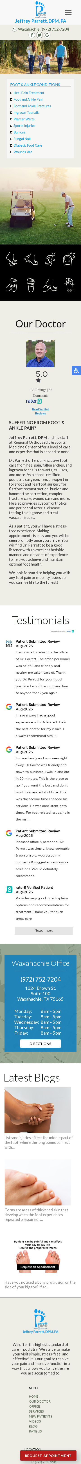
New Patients (40, 1416)
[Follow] (39, 36)
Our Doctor (40, 1401)
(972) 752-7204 (55, 29)
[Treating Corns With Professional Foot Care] (37, 1203)
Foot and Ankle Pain (28, 99)
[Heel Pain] (31, 269)
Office (34, 1406)
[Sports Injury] (50, 269)
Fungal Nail (22, 139)
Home (33, 1396)
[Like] (32, 36)
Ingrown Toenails (26, 112)
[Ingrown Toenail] (69, 269)
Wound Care (23, 152)
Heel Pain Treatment (29, 93)
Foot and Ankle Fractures (32, 106)
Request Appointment (48, 1456)
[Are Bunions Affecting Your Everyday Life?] (37, 1276)
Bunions (20, 132)
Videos (35, 1421)
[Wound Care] (12, 295)
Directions (40, 1043)
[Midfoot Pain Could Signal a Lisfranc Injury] (37, 1131)
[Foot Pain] (31, 295)
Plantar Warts (24, 119)
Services (36, 1411)
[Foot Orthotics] (69, 295)
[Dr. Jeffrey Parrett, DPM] (40, 353)
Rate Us (35, 1431)
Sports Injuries (24, 125)
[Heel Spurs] (50, 295)
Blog (33, 1426)
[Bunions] (12, 269)
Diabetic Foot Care (28, 145)
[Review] (47, 36)
